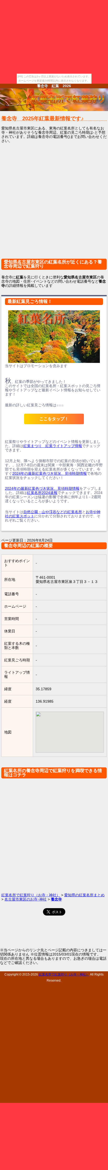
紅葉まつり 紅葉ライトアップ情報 (52, 446)
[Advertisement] (54, 203)
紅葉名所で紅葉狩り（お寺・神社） (30, 895)
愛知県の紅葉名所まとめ (84, 895)
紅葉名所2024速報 (42, 493)
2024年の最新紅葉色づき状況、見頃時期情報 (49, 473)
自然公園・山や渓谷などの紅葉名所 (52, 512)
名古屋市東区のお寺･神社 (25, 899)
